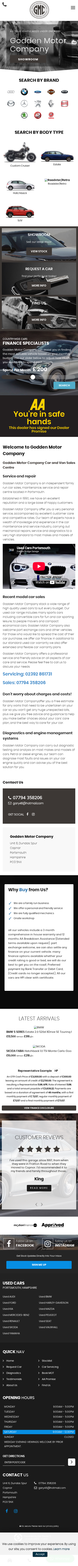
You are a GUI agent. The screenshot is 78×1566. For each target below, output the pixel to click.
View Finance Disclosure (39, 1108)
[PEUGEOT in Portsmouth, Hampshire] (37, 104)
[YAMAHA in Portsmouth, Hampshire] (51, 115)
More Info (39, 285)
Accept (40, 1554)
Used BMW (45, 1297)
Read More (39, 1188)
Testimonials (14, 1379)
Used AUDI (9, 1297)
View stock (39, 251)
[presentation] (36, 1203)
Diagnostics (13, 1373)
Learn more (61, 1549)
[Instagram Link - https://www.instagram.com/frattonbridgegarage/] (34, 814)
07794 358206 (27, 797)
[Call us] (4, 5)
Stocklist (47, 1361)
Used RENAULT (11, 1321)
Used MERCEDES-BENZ (16, 1315)
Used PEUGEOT (48, 1315)
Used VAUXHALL (48, 1327)
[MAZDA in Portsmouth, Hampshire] (11, 104)
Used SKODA (10, 1327)
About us (11, 1385)
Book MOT (48, 1373)
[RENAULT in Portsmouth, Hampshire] (51, 104)
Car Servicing (50, 1367)
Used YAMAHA (11, 1333)
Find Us (46, 1385)
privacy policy (52, 1526)
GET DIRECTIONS (14, 1456)
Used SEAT (45, 1321)
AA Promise (49, 1379)
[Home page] (39, 10)
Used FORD (9, 1303)
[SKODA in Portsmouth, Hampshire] (24, 115)
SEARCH (64, 385)
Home (10, 1361)
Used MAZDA (46, 1309)
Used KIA (8, 1309)
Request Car (14, 1367)
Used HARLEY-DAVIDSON (53, 1303)
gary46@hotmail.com (28, 803)
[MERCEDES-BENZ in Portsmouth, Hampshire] (24, 104)
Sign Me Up (39, 1265)
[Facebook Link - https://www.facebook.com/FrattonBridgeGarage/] (28, 814)
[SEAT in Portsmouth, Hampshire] (64, 104)
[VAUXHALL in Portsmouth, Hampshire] (37, 115)
